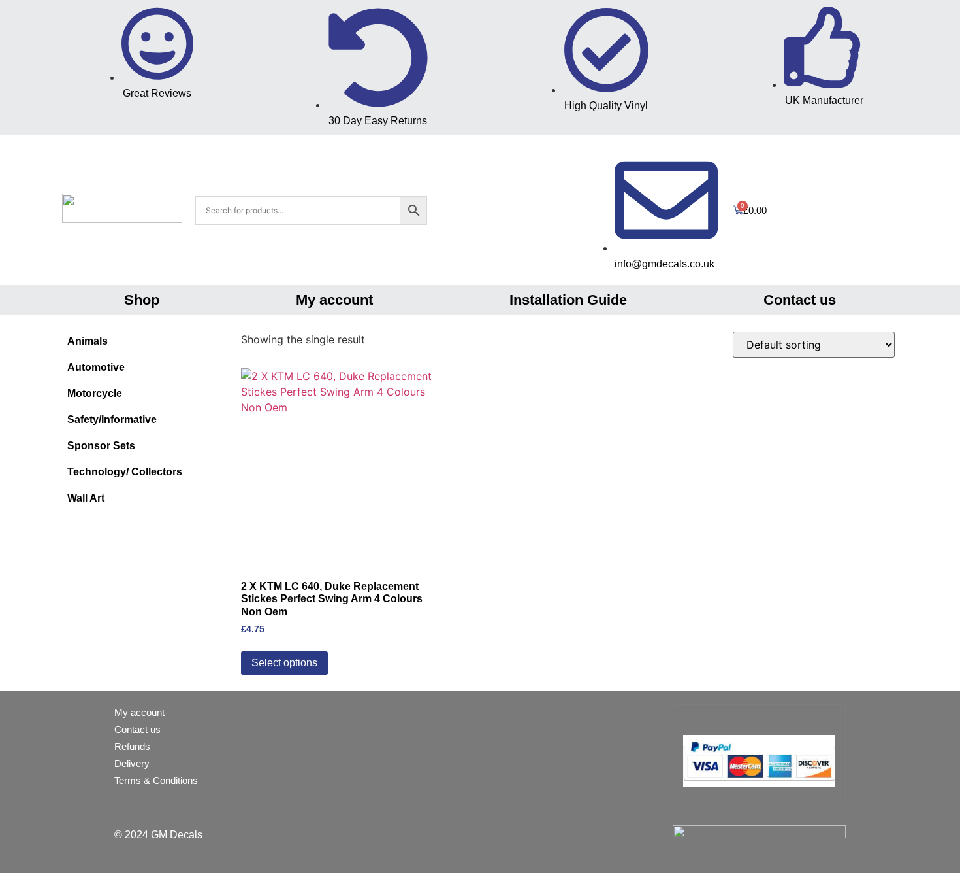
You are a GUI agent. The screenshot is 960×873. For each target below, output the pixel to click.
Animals (87, 341)
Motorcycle (94, 393)
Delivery (132, 763)
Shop (141, 300)
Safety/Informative (112, 419)
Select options (284, 662)
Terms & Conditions (156, 780)
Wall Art (85, 498)
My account (334, 300)
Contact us (799, 300)
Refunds (132, 746)
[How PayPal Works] (759, 784)
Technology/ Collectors (124, 471)
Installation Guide (568, 300)
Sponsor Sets (101, 445)
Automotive (96, 367)
